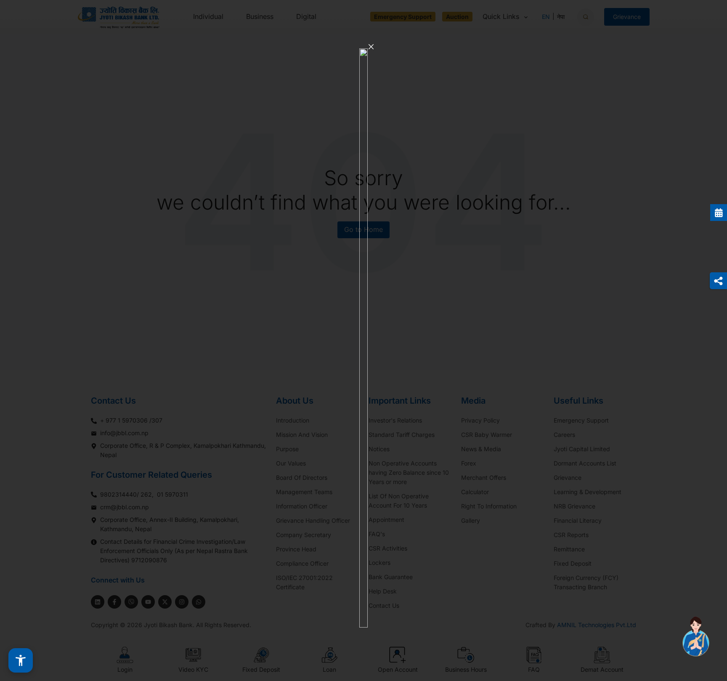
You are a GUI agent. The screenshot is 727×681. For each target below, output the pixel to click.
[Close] (371, 46)
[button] (20, 660)
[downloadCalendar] (718, 212)
